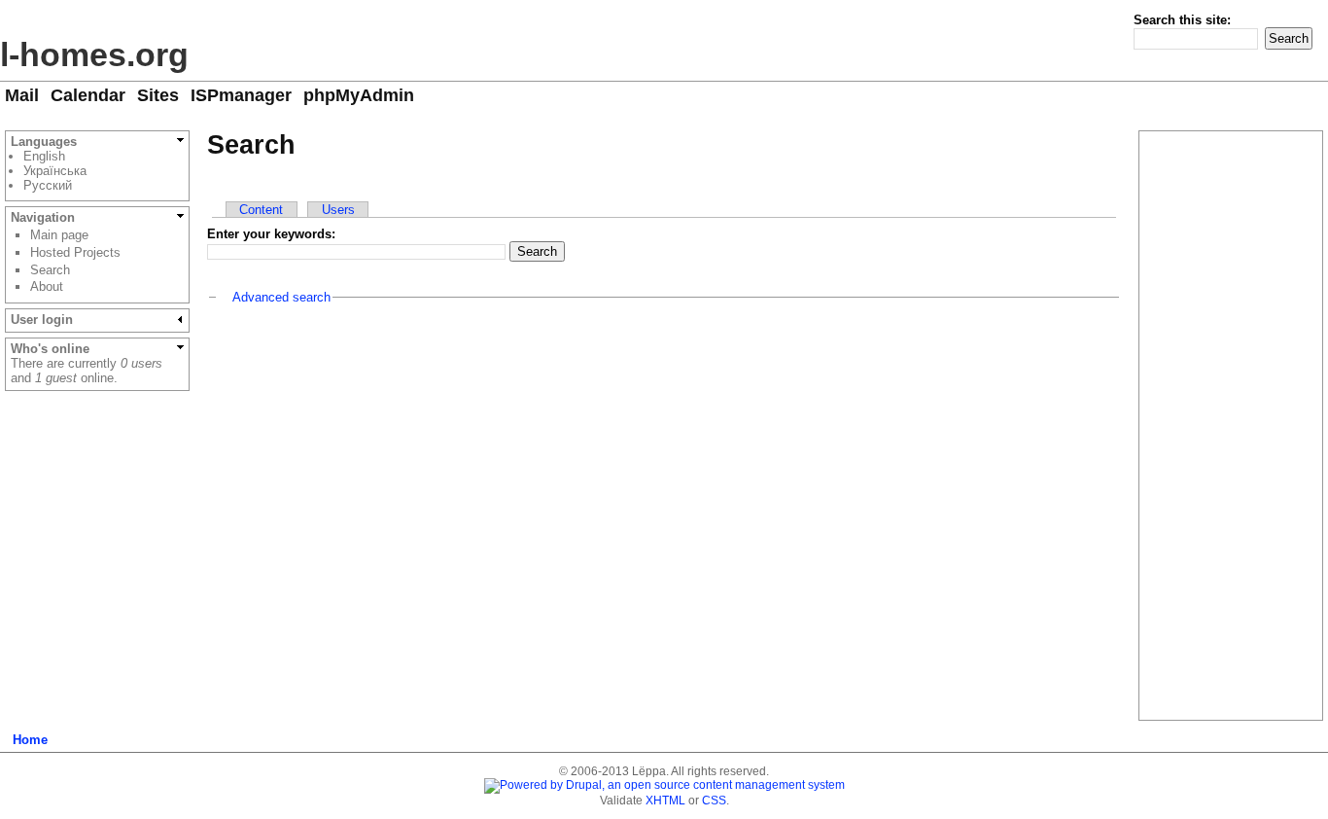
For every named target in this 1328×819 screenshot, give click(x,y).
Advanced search (281, 297)
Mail (22, 95)
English (44, 156)
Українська (55, 170)
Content (261, 209)
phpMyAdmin (358, 95)
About (46, 286)
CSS (714, 800)
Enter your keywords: (271, 234)
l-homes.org (94, 55)
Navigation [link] (43, 217)
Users (338, 209)
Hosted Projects (75, 252)
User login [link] (42, 319)
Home (30, 739)
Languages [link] (44, 141)
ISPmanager (241, 95)
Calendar (88, 95)
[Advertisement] (664, 453)
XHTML (665, 800)
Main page (59, 235)
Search (50, 270)
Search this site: (1182, 20)
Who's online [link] (50, 348)
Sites (158, 95)
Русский (47, 185)
